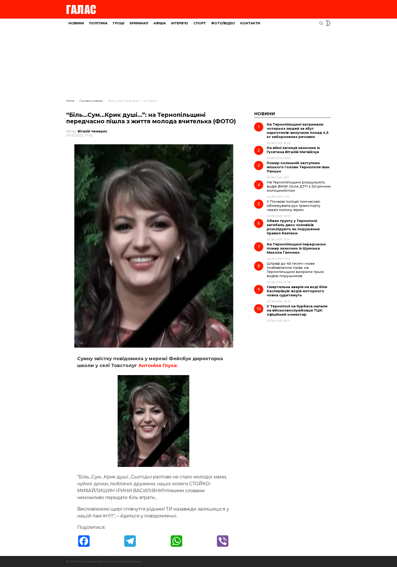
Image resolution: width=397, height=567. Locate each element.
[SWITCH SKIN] (328, 23)
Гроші (118, 23)
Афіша (159, 23)
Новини (76, 23)
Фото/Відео (223, 23)
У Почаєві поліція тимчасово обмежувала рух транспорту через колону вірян (293, 205)
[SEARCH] (321, 23)
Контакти (250, 23)
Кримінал (139, 23)
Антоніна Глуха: (157, 365)
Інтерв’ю (179, 23)
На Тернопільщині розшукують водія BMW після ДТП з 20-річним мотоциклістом (299, 186)
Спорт (199, 23)
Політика (98, 23)
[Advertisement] (198, 64)
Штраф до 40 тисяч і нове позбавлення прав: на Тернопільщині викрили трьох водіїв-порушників (295, 269)
